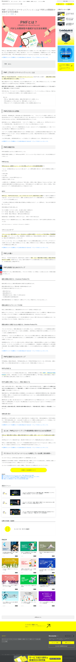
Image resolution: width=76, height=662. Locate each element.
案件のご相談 (65, 1)
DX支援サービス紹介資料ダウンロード (28, 470)
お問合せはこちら (38, 617)
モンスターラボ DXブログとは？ (61, 646)
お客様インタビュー (34, 1)
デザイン (20, 1)
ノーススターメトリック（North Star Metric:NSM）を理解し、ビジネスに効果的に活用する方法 (47, 570)
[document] (28, 465)
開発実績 (28, 1)
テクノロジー (15, 1)
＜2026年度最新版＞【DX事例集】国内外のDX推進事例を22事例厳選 (70, 24)
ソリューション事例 (41, 1)
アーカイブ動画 (4, 641)
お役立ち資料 (38, 639)
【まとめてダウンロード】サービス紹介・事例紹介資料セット (70, 14)
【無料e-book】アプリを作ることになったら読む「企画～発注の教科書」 (70, 19)
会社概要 (33, 654)
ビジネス (24, 1)
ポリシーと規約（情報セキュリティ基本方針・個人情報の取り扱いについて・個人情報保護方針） (16, 654)
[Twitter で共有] (1, 268)
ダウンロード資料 (55, 642)
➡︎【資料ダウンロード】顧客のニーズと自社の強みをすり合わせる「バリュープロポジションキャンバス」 (25, 57)
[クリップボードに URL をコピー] (1, 274)
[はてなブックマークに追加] (1, 270)
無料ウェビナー (32, 639)
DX (11, 1)
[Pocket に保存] (1, 272)
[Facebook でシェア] (1, 266)
